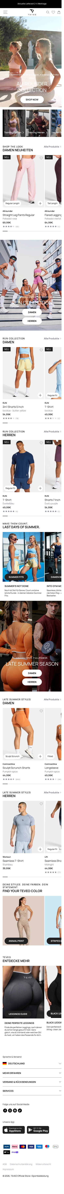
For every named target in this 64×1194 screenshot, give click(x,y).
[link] (56, 12)
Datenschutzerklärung (21, 1164)
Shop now (30, 99)
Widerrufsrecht (43, 1164)
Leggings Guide (28, 1014)
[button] (5, 12)
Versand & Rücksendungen (19, 1081)
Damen (31, 312)
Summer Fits (23, 577)
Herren (30, 321)
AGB (5, 1164)
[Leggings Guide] (34, 992)
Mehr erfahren (12, 1073)
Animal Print (25, 940)
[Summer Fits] (30, 557)
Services (8, 1090)
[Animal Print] (32, 921)
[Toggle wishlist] (41, 158)
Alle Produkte (49, 146)
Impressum (8, 1169)
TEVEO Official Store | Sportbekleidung (30, 1175)
